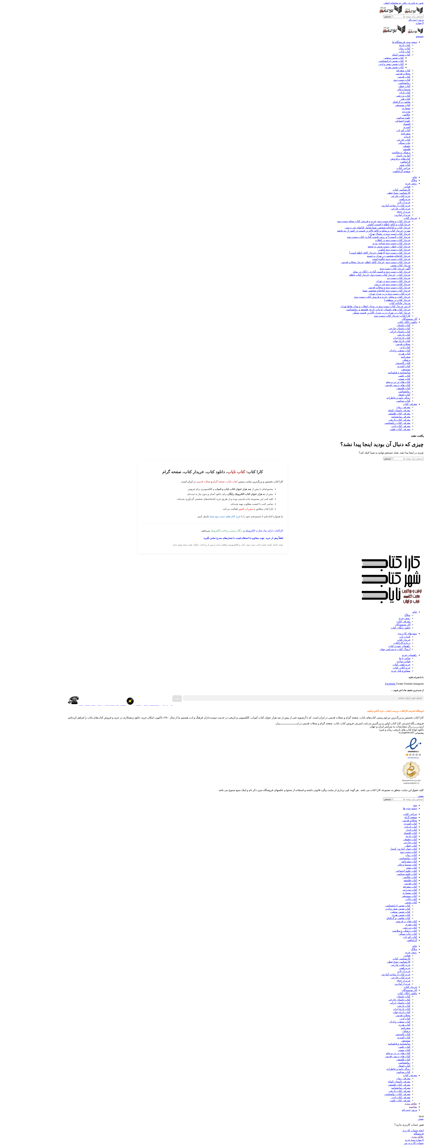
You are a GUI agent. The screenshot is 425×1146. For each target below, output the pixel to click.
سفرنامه (405, 133)
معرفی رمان (403, 407)
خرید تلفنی (404, 199)
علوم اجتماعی (402, 120)
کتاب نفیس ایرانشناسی (391, 61)
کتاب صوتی (404, 378)
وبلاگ (407, 615)
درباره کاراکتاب (401, 643)
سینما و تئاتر (403, 89)
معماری (406, 108)
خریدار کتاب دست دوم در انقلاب (392, 240)
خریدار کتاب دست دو (398, 278)
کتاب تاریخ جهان (401, 341)
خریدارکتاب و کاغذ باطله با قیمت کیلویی (388, 224)
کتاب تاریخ (404, 45)
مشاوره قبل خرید (400, 670)
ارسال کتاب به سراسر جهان (395, 649)
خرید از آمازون (402, 215)
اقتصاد (406, 124)
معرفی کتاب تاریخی (399, 419)
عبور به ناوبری (415, 2)
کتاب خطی (404, 86)
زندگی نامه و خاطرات (398, 397)
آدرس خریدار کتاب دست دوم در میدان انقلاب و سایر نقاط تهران (375, 306)
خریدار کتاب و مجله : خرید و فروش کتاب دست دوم (382, 296)
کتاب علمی (404, 375)
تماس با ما (404, 658)
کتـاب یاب (404, 636)
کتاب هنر (405, 98)
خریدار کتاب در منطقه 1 (397, 300)
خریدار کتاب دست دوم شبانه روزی (391, 243)
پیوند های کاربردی (407, 633)
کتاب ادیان (404, 92)
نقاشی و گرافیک (401, 102)
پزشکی (406, 359)
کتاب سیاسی (403, 400)
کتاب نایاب (404, 51)
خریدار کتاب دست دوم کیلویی (394, 249)
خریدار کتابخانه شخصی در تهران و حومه (388, 255)
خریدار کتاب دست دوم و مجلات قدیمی (389, 287)
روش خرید (404, 618)
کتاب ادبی (405, 347)
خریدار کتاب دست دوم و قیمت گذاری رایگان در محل (381, 271)
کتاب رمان (404, 48)
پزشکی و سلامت (401, 152)
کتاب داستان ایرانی (400, 331)
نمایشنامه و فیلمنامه (399, 372)
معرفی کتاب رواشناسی (397, 423)
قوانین (407, 186)
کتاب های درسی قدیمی (397, 385)
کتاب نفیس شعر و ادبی (391, 64)
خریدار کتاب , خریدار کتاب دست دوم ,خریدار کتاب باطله (379, 274)
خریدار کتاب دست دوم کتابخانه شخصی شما (386, 290)
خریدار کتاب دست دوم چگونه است (391, 259)
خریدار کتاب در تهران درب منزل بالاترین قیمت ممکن (381, 312)
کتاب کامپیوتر (402, 363)
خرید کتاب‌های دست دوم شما (225, 516)
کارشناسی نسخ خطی (398, 192)
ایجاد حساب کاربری (413, 1130)
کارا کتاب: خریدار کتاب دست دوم (392, 315)
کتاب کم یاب (403, 130)
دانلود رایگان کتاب (400, 627)
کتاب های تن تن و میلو (398, 382)
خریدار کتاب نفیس (400, 265)
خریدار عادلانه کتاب (399, 303)
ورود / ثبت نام (409, 1110)
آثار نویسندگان (402, 624)
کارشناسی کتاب (401, 189)
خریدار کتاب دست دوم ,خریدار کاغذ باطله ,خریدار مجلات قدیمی (375, 262)
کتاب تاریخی (403, 334)
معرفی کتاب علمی (400, 429)
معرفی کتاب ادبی (400, 426)
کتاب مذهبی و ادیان (399, 350)
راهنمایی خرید (409, 655)
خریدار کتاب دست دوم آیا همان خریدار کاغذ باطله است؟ (379, 252)
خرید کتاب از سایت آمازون (395, 205)
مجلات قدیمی (402, 73)
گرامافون (405, 161)
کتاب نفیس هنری (394, 67)
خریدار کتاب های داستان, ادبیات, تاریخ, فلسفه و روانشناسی (378, 309)
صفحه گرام (219, 481)
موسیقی (405, 369)
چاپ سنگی (404, 143)
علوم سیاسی (403, 117)
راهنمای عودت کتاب (399, 646)
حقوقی (406, 146)
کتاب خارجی (403, 139)
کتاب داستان (403, 325)
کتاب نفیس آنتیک (401, 54)
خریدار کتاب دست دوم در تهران (393, 281)
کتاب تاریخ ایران (401, 337)
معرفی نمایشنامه (400, 416)
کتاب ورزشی (403, 95)
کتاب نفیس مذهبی (394, 57)
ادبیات (407, 136)
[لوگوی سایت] (413, 13)
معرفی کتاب (403, 621)
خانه (414, 611)
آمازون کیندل (403, 155)
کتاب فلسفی (403, 388)
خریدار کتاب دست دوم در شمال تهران (389, 233)
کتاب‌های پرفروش (400, 158)
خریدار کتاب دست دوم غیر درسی (392, 284)
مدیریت (406, 111)
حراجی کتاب (403, 168)
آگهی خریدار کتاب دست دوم (395, 268)
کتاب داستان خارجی (399, 328)
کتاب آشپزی (403, 366)
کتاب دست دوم (401, 79)
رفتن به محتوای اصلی (395, 2)
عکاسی (406, 114)
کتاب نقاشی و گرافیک (398, 918)
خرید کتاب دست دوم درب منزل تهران (389, 293)
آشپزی (406, 127)
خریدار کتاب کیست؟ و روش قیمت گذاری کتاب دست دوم (378, 237)
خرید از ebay (403, 211)
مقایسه (413, 1106)
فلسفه (406, 149)
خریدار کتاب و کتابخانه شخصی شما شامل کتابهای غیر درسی (377, 227)
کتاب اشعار (404, 394)
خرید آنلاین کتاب (401, 667)
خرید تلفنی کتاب (401, 664)
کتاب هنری (404, 353)
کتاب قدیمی (403, 76)
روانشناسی (404, 83)
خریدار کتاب (403, 639)
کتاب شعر (404, 165)
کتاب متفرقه (403, 70)
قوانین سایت (403, 661)
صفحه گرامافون (401, 171)
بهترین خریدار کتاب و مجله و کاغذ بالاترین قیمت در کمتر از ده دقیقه (373, 230)
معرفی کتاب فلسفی (399, 413)
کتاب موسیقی (402, 105)
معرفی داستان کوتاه (399, 410)
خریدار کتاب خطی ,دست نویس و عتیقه (389, 246)
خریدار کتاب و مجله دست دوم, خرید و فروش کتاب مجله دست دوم (373, 221)
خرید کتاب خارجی (400, 196)
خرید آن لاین (403, 202)
